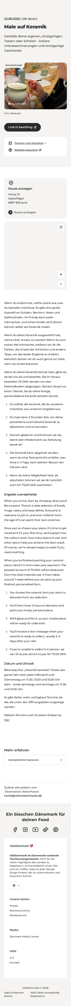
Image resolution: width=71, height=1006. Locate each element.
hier (6, 720)
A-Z (12, 957)
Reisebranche (18, 915)
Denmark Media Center (24, 936)
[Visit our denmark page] (15, 830)
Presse (14, 905)
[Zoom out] (61, 284)
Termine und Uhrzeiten (29, 143)
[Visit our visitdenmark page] (35, 830)
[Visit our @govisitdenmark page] (46, 830)
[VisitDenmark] (21, 846)
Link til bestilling (20, 127)
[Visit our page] (25, 830)
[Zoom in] (61, 274)
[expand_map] (61, 227)
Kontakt (15, 962)
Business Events (20, 910)
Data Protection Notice (14, 994)
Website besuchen (26, 150)
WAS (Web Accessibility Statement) (45, 994)
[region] (35, 255)
